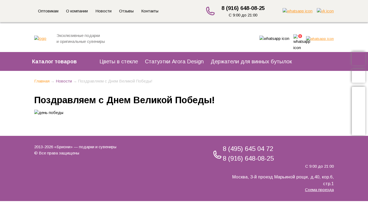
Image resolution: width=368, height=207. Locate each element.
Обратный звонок (359, 58)
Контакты (149, 11)
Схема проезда (319, 189)
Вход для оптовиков (359, 110)
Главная (42, 81)
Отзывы (126, 11)
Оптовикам (48, 11)
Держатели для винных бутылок (251, 61)
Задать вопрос (359, 76)
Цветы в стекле (118, 61)
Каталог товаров (54, 61)
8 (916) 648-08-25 (243, 8)
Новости (103, 11)
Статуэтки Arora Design (174, 61)
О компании (77, 11)
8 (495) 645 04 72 (248, 148)
